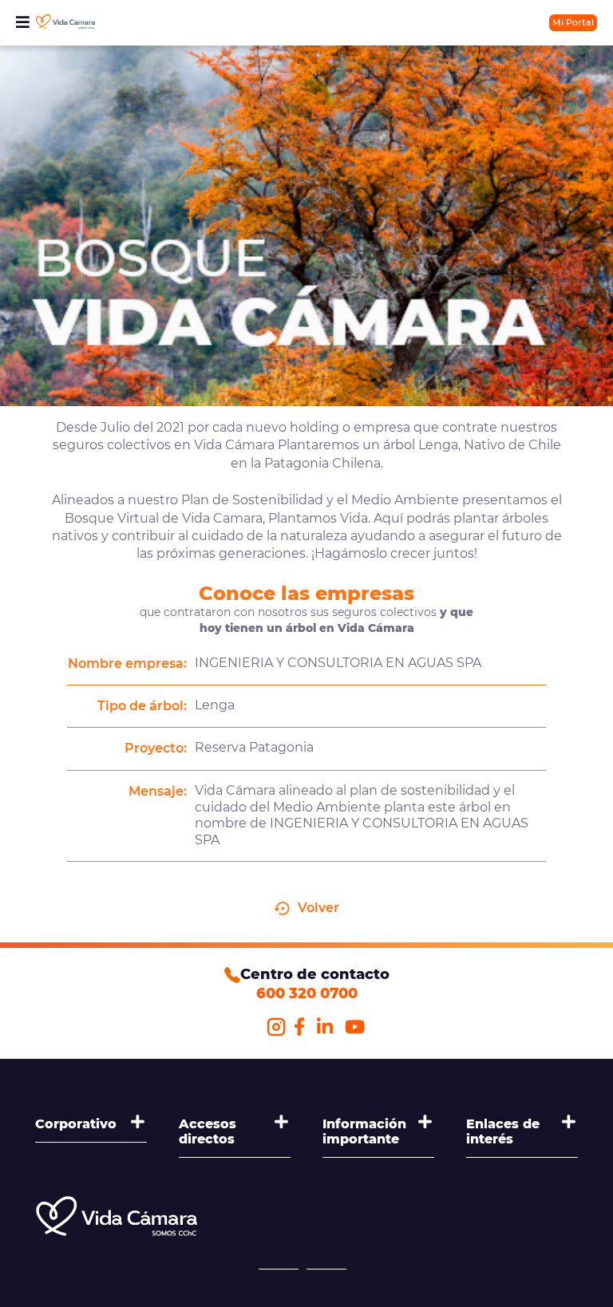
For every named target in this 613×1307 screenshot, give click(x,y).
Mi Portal (573, 22)
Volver (318, 907)
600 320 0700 (307, 993)
